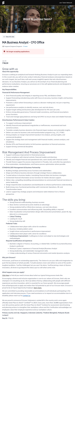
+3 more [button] (25, 46)
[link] (3, 2)
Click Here (5, 275)
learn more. (38, 288)
